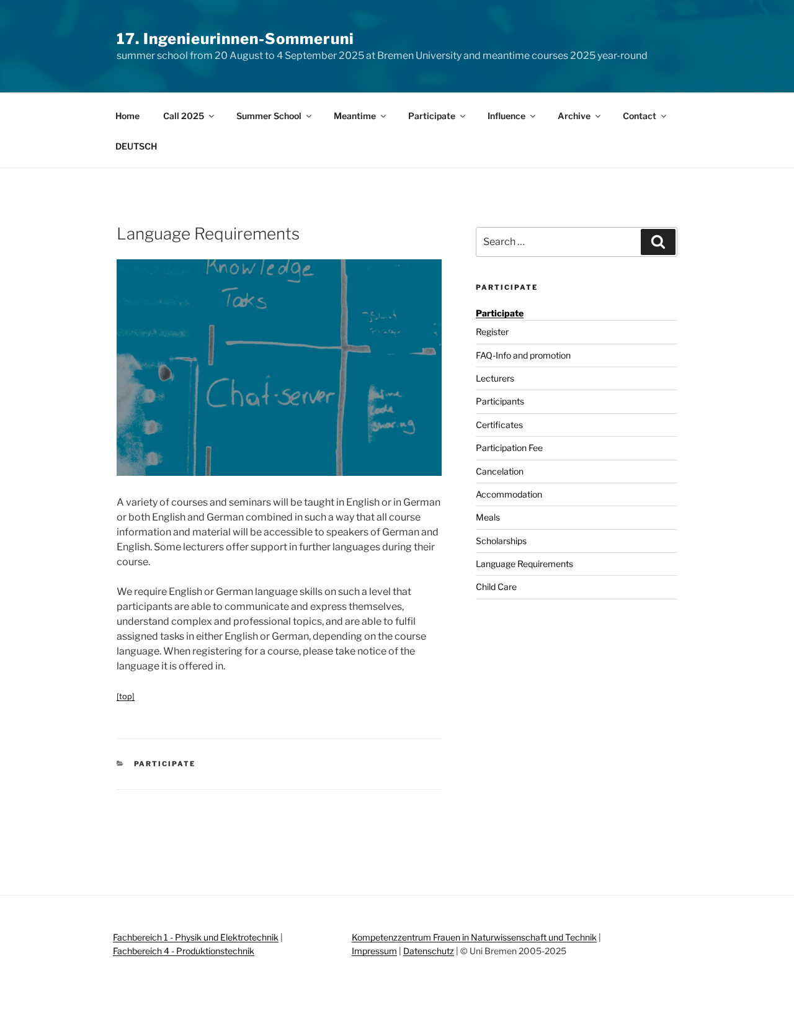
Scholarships (501, 540)
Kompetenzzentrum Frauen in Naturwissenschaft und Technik (474, 937)
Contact (639, 115)
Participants (500, 401)
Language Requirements (524, 563)
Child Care (496, 586)
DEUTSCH (136, 146)
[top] (126, 696)
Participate (431, 115)
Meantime (355, 115)
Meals (488, 517)
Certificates (499, 424)
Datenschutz (428, 951)
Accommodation (509, 494)
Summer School (268, 115)
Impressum (374, 951)
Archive (574, 115)
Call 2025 (183, 115)
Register (492, 331)
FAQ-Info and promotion (523, 355)
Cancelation (500, 471)
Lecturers (495, 378)
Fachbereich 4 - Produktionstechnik (183, 951)
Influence (506, 115)
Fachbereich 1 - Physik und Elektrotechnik (196, 937)
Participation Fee (509, 447)
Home (127, 115)
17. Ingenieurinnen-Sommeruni (235, 39)
